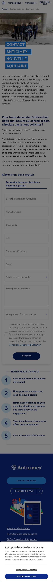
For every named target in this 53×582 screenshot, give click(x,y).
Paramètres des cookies (26, 570)
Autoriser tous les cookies (26, 576)
